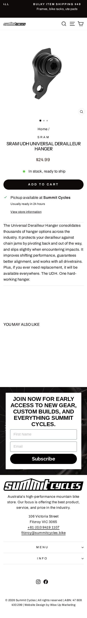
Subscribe (43, 459)
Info (42, 558)
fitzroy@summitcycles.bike (43, 533)
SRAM (43, 137)
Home (43, 129)
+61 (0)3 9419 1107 (43, 527)
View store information (26, 211)
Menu (42, 547)
